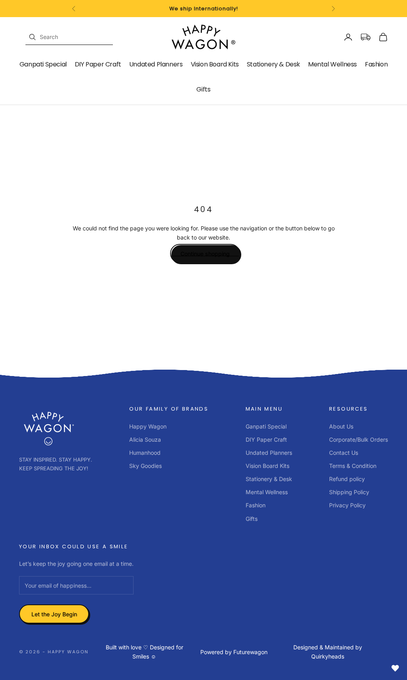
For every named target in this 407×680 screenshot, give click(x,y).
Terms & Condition (352, 465)
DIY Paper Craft (98, 64)
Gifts (203, 89)
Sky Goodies (145, 465)
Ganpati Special (43, 64)
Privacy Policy (347, 505)
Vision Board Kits (215, 64)
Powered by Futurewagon (233, 652)
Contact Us (343, 452)
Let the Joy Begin (54, 614)
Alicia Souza (145, 439)
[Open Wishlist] (395, 668)
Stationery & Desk (273, 64)
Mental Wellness (332, 64)
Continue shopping (205, 253)
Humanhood (145, 452)
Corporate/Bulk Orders (358, 439)
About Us (341, 426)
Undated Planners (156, 64)
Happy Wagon (148, 426)
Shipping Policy (349, 492)
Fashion (376, 64)
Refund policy (347, 478)
